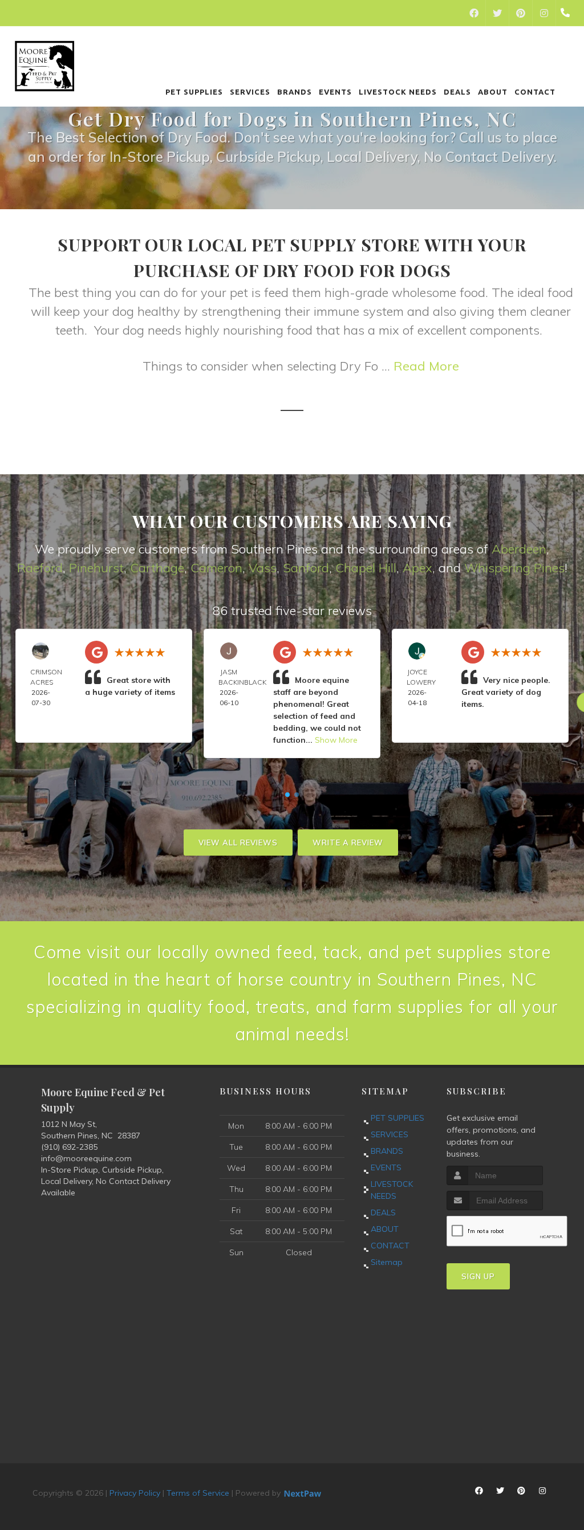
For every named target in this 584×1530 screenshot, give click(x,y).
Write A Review (348, 842)
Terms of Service (198, 1493)
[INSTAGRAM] (544, 13)
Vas (259, 568)
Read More (426, 366)
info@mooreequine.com (86, 1158)
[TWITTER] (497, 13)
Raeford (40, 568)
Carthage (157, 568)
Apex (417, 568)
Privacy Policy (135, 1493)
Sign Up (478, 1276)
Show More (336, 740)
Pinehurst (96, 568)
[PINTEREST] (520, 13)
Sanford (306, 568)
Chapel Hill (365, 568)
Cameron (216, 568)
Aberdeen (519, 549)
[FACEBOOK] (474, 13)
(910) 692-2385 (69, 1147)
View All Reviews (238, 842)
